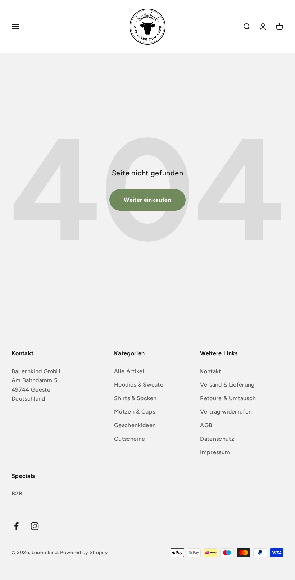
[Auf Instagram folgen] (35, 526)
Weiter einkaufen (147, 199)
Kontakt (210, 371)
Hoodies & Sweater (139, 384)
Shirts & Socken (135, 398)
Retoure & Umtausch (228, 398)
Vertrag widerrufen (226, 411)
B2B (17, 493)
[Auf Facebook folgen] (16, 526)
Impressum (215, 452)
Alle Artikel (129, 371)
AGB (206, 425)
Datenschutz (217, 438)
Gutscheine (129, 438)
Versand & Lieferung (227, 384)
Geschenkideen (135, 425)
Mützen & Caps (134, 411)
